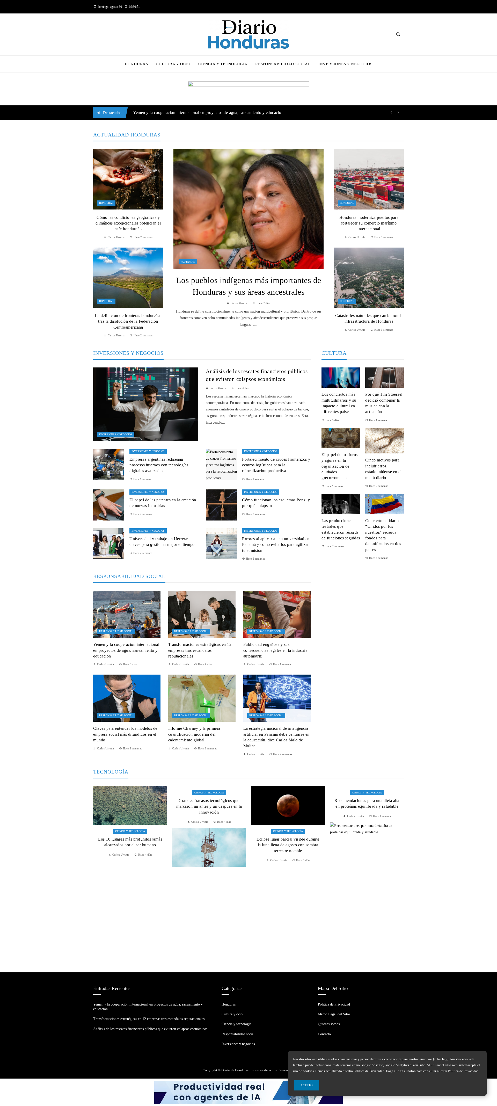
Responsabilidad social (116, 631)
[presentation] (391, 112)
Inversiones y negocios (115, 434)
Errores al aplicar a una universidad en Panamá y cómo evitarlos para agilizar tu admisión (276, 545)
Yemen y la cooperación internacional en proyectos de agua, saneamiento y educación (126, 650)
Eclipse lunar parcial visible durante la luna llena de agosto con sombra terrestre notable (209, 845)
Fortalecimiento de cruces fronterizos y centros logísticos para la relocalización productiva (276, 465)
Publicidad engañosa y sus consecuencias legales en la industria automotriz (275, 650)
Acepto (307, 1085)
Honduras (188, 261)
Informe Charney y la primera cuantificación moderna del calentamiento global (194, 734)
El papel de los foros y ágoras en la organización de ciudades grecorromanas (339, 466)
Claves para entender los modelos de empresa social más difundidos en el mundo (125, 734)
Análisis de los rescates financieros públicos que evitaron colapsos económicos (150, 1029)
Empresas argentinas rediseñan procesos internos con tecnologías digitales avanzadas (158, 465)
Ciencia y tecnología (130, 792)
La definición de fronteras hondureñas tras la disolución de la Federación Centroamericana (128, 321)
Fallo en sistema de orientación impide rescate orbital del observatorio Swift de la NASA (367, 855)
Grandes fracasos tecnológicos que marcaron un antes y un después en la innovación (130, 806)
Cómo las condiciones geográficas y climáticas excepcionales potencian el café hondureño (128, 223)
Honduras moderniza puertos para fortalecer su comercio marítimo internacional (369, 223)
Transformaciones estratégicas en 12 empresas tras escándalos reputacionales (200, 112)
